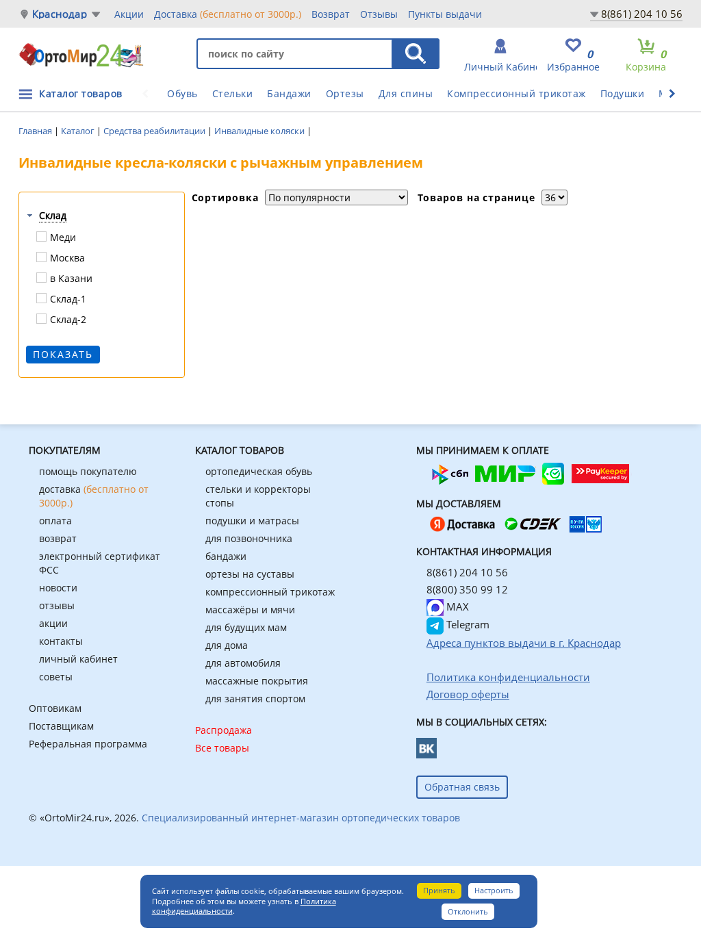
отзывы (57, 605)
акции (53, 623)
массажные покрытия (256, 680)
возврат (58, 538)
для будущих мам (246, 627)
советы (56, 676)
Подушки (622, 93)
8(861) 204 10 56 (642, 14)
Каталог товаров (81, 93)
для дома (226, 645)
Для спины (406, 93)
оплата (55, 520)
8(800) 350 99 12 (467, 589)
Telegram (466, 624)
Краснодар (59, 14)
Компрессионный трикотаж (516, 93)
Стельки (232, 93)
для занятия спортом (255, 698)
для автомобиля (243, 662)
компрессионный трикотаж (270, 591)
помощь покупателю (88, 471)
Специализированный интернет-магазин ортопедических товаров (301, 817)
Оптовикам (55, 708)
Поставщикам (61, 725)
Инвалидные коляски (260, 131)
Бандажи (289, 93)
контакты (61, 641)
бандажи (225, 556)
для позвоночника (248, 538)
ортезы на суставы (249, 573)
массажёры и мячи (250, 609)
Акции (129, 14)
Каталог (79, 131)
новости (58, 587)
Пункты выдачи (445, 14)
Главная (36, 131)
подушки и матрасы (252, 520)
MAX (456, 606)
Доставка (227, 14)
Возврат (330, 14)
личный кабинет (78, 658)
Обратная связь (462, 786)
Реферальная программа (88, 743)
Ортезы (345, 93)
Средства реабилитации (155, 131)
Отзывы (379, 14)
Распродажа (223, 730)
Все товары (222, 747)
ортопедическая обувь (258, 471)
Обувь (182, 93)
